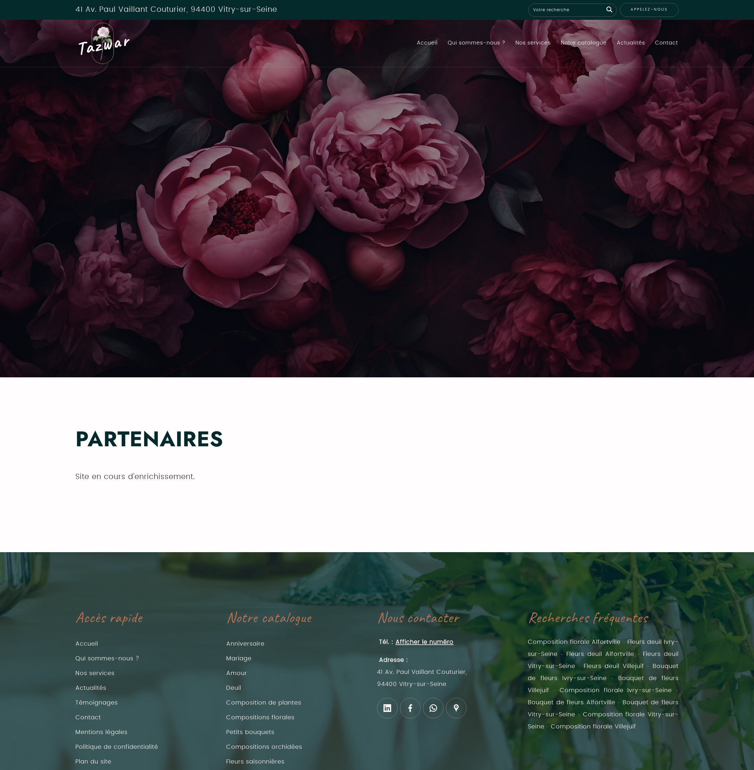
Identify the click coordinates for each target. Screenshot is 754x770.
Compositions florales (260, 717)
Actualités (631, 43)
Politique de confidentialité (116, 747)
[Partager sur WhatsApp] (433, 708)
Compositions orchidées (264, 747)
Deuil (233, 688)
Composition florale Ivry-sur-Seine (616, 690)
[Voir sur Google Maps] (456, 708)
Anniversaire (245, 644)
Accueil (427, 43)
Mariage (239, 659)
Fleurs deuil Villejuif (614, 666)
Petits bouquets (250, 732)
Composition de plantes (263, 703)
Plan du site (93, 762)
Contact (666, 43)
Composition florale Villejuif (593, 727)
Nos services (533, 43)
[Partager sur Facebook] (410, 708)
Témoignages (96, 703)
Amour (236, 673)
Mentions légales (101, 732)
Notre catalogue (584, 43)
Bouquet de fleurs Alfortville (571, 702)
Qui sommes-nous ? (476, 43)
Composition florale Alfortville (574, 642)
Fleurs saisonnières (255, 762)
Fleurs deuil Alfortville (600, 654)
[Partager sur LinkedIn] (387, 708)
